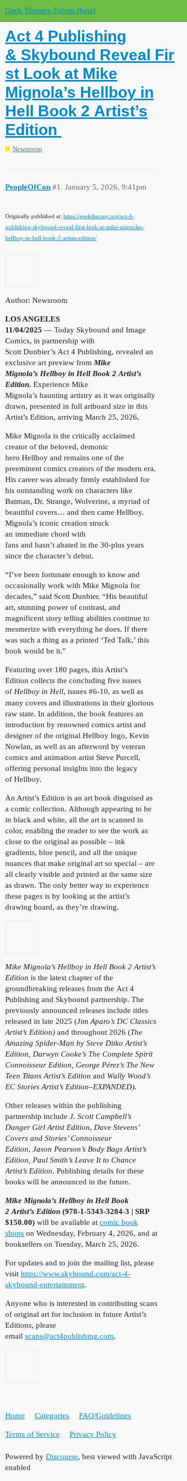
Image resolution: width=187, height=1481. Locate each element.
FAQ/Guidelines (105, 1415)
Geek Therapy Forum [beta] (50, 10)
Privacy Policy (93, 1434)
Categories (52, 1415)
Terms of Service (32, 1434)
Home (15, 1415)
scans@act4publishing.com (69, 1336)
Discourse (62, 1456)
